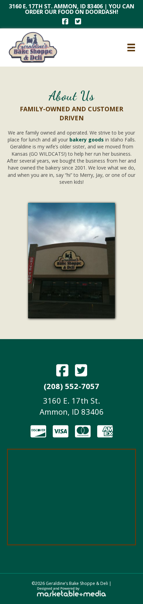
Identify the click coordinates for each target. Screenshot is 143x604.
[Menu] (131, 47)
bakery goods (87, 139)
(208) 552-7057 (71, 386)
